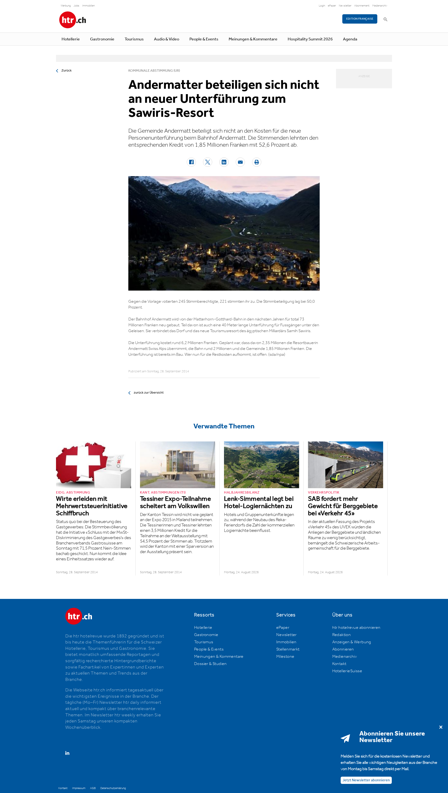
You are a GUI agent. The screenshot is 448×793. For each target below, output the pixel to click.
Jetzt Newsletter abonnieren (366, 780)
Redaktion (341, 635)
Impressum (78, 788)
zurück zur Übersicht (149, 392)
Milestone (285, 656)
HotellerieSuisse (347, 671)
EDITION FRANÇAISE (360, 19)
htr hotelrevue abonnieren (356, 627)
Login (322, 6)
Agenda (350, 39)
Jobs (76, 6)
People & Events (203, 39)
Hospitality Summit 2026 (310, 39)
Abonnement (361, 6)
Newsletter (345, 6)
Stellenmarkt (288, 649)
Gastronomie (102, 39)
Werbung (66, 6)
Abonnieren (343, 649)
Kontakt (339, 664)
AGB (93, 788)
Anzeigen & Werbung (351, 642)
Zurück (66, 70)
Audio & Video (166, 39)
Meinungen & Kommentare (253, 39)
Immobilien (88, 6)
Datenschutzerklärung (113, 788)
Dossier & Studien (210, 664)
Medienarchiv (379, 6)
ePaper (332, 6)
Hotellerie (71, 39)
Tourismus (134, 39)
